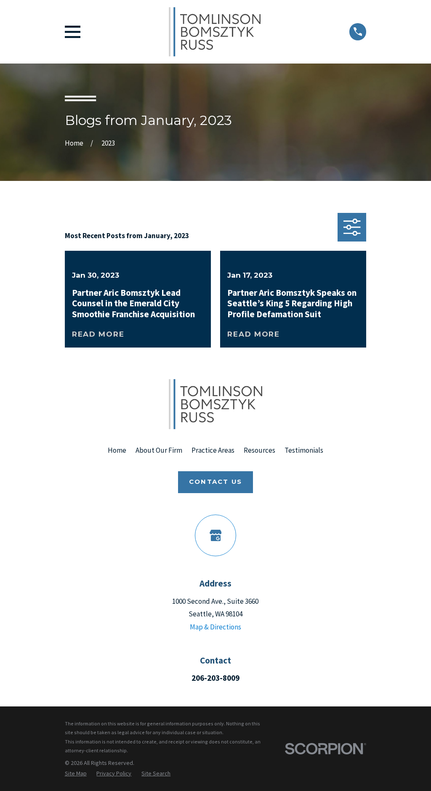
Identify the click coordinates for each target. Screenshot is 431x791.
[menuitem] (76, 773)
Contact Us (215, 482)
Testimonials (304, 450)
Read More (98, 334)
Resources (259, 450)
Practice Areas (213, 450)
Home (117, 450)
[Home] (215, 31)
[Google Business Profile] (216, 535)
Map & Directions (215, 627)
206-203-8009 (215, 678)
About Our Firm (159, 450)
